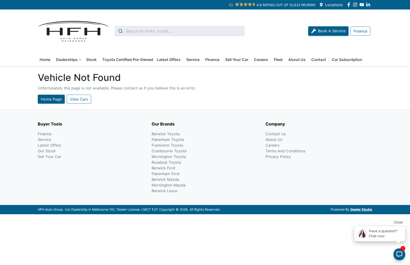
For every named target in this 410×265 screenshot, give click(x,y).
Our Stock (47, 151)
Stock (91, 59)
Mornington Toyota (169, 156)
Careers (261, 59)
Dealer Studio (361, 209)
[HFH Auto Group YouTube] (362, 4)
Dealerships (67, 59)
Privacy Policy (278, 156)
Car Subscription (347, 59)
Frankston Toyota (167, 145)
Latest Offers (169, 59)
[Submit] (120, 31)
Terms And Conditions (285, 151)
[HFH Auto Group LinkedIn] (369, 4)
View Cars (79, 99)
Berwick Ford (163, 168)
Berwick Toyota (166, 133)
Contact (318, 59)
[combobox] (180, 31)
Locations (334, 4)
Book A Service (331, 30)
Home (45, 59)
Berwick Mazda (165, 179)
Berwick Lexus (164, 190)
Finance (212, 59)
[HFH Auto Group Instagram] (356, 4)
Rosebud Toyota (166, 162)
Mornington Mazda (169, 185)
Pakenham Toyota (168, 139)
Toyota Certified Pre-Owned (127, 59)
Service (193, 59)
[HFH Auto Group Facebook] (349, 4)
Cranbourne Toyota (169, 151)
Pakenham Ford (165, 173)
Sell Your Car (236, 59)
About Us (297, 59)
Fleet (278, 59)
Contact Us (276, 133)
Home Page (51, 99)
